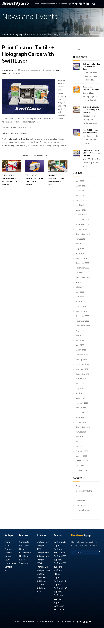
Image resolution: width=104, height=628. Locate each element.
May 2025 (80, 200)
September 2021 (83, 374)
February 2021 (82, 403)
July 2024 (79, 243)
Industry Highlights (84, 491)
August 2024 (81, 239)
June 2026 (80, 181)
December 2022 (82, 316)
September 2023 (83, 277)
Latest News (81, 500)
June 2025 (80, 195)
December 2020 (82, 412)
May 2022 (80, 345)
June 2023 (80, 292)
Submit (99, 552)
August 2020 (81, 432)
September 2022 (83, 325)
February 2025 (82, 215)
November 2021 (82, 369)
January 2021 (81, 407)
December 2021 (82, 364)
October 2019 (81, 470)
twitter (76, 3)
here (29, 127)
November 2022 (82, 321)
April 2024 (80, 253)
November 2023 (82, 268)
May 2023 (80, 297)
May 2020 (80, 446)
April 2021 (80, 393)
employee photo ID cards (17, 139)
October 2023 (81, 272)
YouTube (87, 3)
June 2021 (80, 383)
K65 (77, 495)
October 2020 (81, 422)
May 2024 (80, 248)
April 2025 (80, 205)
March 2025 (81, 210)
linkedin (84, 622)
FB (77, 622)
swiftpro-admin (10, 70)
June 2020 (80, 441)
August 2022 (81, 330)
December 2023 (82, 263)
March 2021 (81, 398)
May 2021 (80, 388)
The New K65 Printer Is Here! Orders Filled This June (91, 152)
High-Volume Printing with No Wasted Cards (91, 66)
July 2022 (79, 335)
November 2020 (82, 417)
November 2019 (82, 465)
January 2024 (81, 258)
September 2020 (83, 427)
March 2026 (81, 186)
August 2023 (81, 282)
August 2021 (81, 379)
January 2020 (81, 456)
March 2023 (81, 306)
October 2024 (81, 229)
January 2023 (81, 311)
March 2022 (81, 350)
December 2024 (82, 219)
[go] (97, 49)
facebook (73, 3)
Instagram (84, 3)
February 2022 (82, 354)
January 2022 (81, 359)
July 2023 (79, 287)
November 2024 (82, 224)
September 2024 (83, 234)
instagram (87, 622)
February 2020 (82, 451)
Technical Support (83, 510)
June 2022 (80, 340)
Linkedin (80, 3)
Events (78, 486)
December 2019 (82, 461)
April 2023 (80, 301)
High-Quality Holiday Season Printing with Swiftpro (91, 109)
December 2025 (82, 190)
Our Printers (16, 74)
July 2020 (79, 436)
